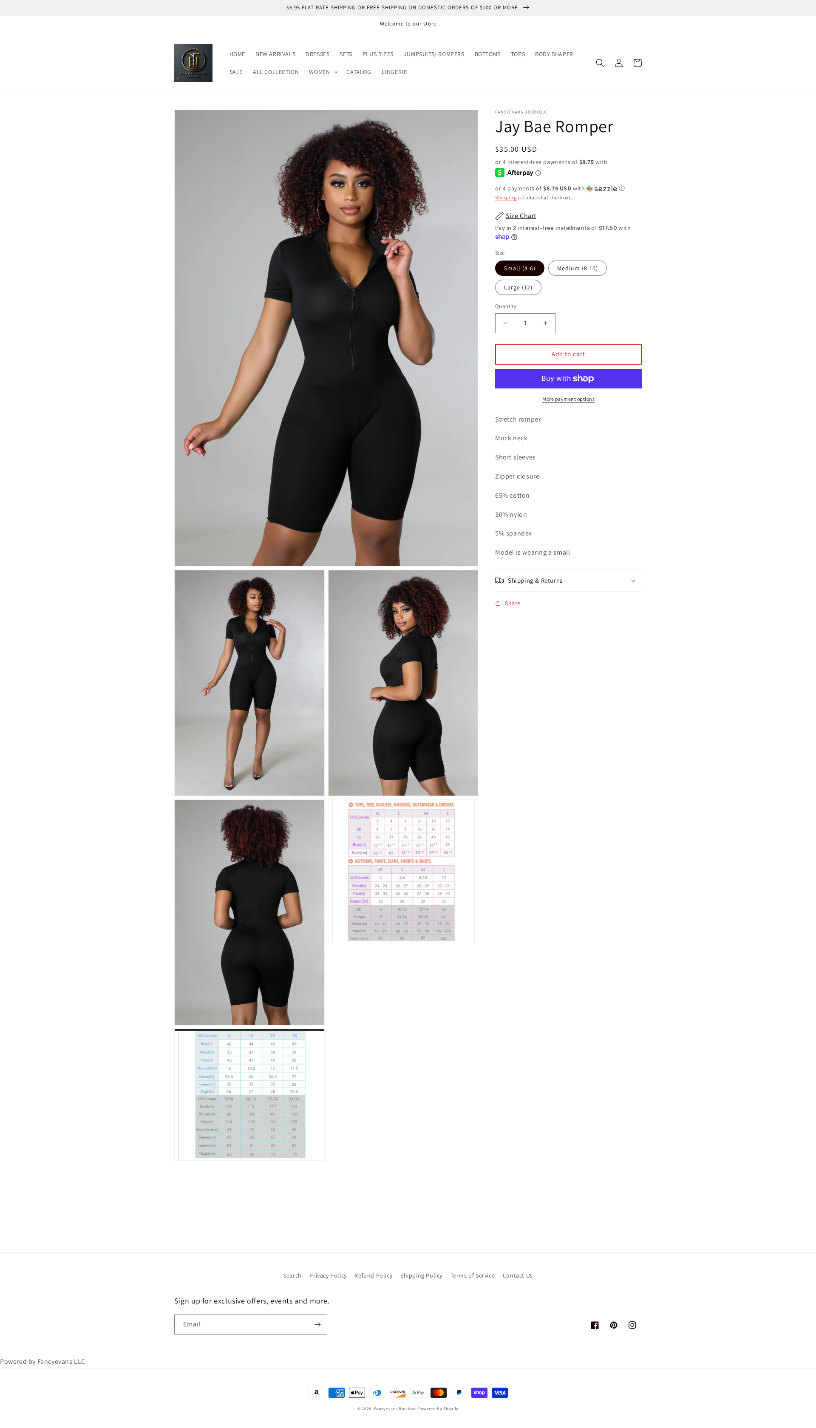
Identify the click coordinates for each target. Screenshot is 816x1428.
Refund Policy (373, 1275)
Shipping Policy (421, 1275)
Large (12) (518, 287)
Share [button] (513, 603)
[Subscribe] (317, 1324)
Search (292, 1275)
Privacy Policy (327, 1275)
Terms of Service (472, 1275)
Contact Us (518, 1275)
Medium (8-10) (577, 268)
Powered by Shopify (438, 1408)
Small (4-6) (520, 268)
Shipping (506, 197)
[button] (322, 72)
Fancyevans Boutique (396, 1408)
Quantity (505, 306)
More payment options (568, 399)
